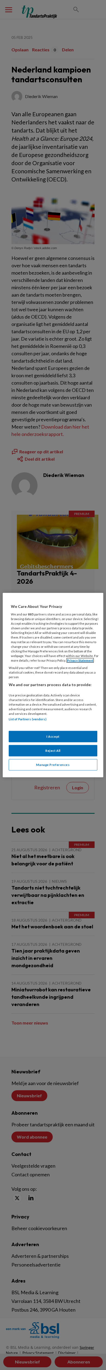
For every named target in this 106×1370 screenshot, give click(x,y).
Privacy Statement (80, 660)
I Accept (53, 736)
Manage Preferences (53, 764)
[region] (53, 685)
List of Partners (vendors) (27, 719)
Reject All (53, 750)
